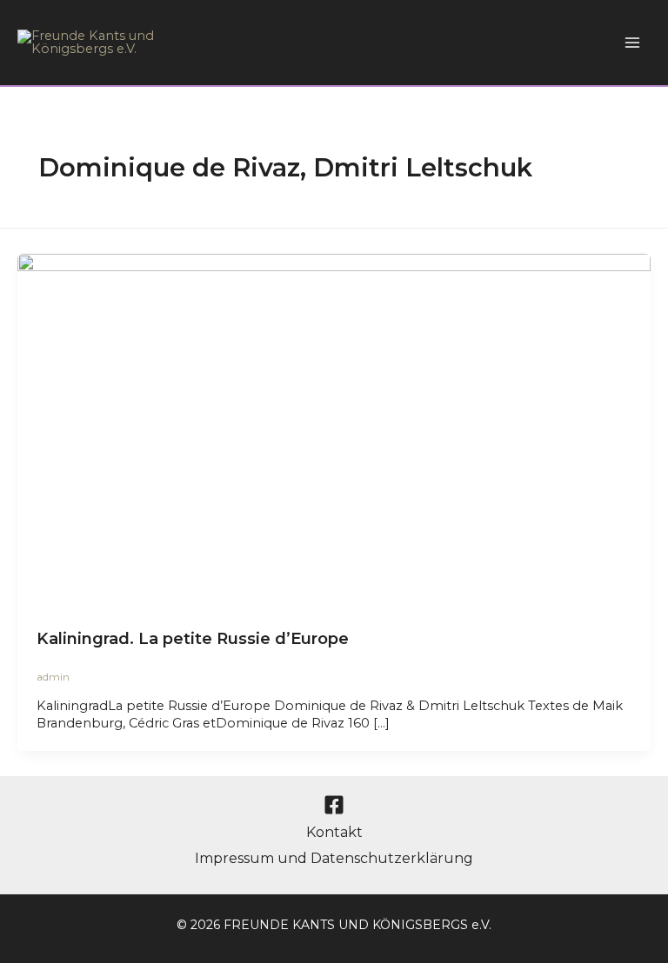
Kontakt (334, 832)
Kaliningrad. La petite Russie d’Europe (193, 638)
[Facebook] (334, 804)
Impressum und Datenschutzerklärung (334, 858)
